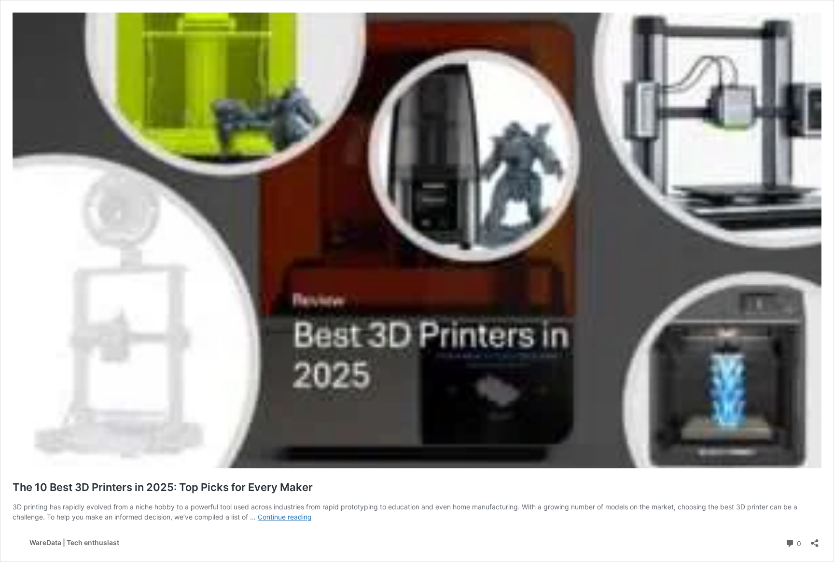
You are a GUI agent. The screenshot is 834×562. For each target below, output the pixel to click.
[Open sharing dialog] (814, 540)
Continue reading (285, 517)
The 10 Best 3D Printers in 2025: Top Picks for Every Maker (163, 487)
